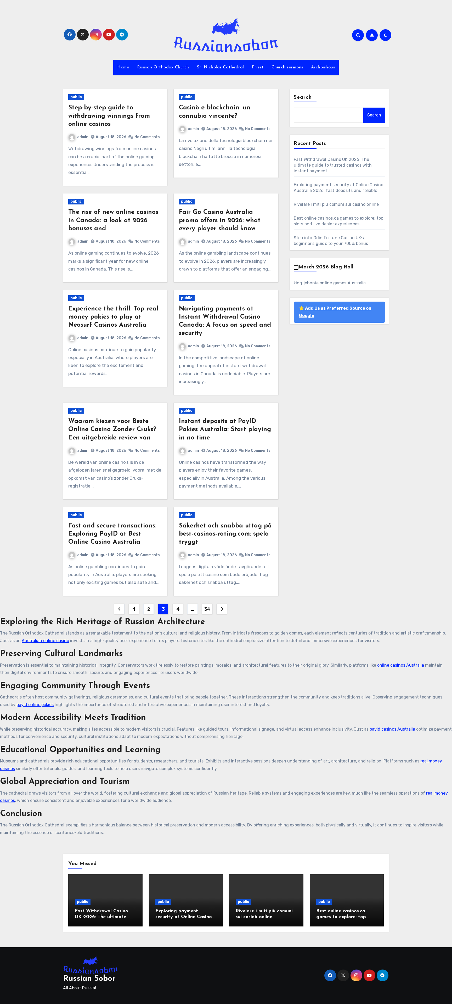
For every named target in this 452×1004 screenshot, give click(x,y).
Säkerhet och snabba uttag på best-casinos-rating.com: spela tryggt (225, 534)
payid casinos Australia (392, 729)
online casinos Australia (400, 665)
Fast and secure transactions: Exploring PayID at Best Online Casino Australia (112, 534)
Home (123, 67)
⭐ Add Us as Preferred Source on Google (335, 312)
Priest (258, 67)
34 (207, 609)
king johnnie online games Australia (330, 282)
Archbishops (323, 67)
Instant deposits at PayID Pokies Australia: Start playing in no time (225, 429)
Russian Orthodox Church (163, 67)
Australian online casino (45, 640)
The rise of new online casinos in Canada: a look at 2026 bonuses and (113, 220)
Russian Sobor (89, 979)
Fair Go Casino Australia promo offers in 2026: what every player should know (220, 220)
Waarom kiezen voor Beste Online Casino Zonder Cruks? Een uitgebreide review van (112, 429)
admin (82, 137)
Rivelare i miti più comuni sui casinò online (336, 204)
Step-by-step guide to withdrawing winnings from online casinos (109, 116)
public (76, 97)
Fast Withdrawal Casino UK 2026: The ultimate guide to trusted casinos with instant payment (333, 165)
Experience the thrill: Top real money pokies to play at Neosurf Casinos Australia (113, 317)
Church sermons (287, 67)
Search (303, 97)
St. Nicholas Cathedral (220, 67)
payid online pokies (35, 704)
